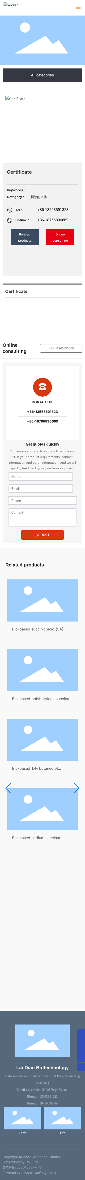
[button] (8, 788)
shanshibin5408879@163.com (48, 1090)
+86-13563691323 (53, 210)
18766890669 (48, 1103)
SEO (53, 1173)
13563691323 (48, 1096)
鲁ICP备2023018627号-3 (22, 1167)
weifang (40, 1173)
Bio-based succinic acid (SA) (38, 629)
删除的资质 (38, 197)
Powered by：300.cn (18, 1173)
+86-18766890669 (53, 220)
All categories (42, 75)
